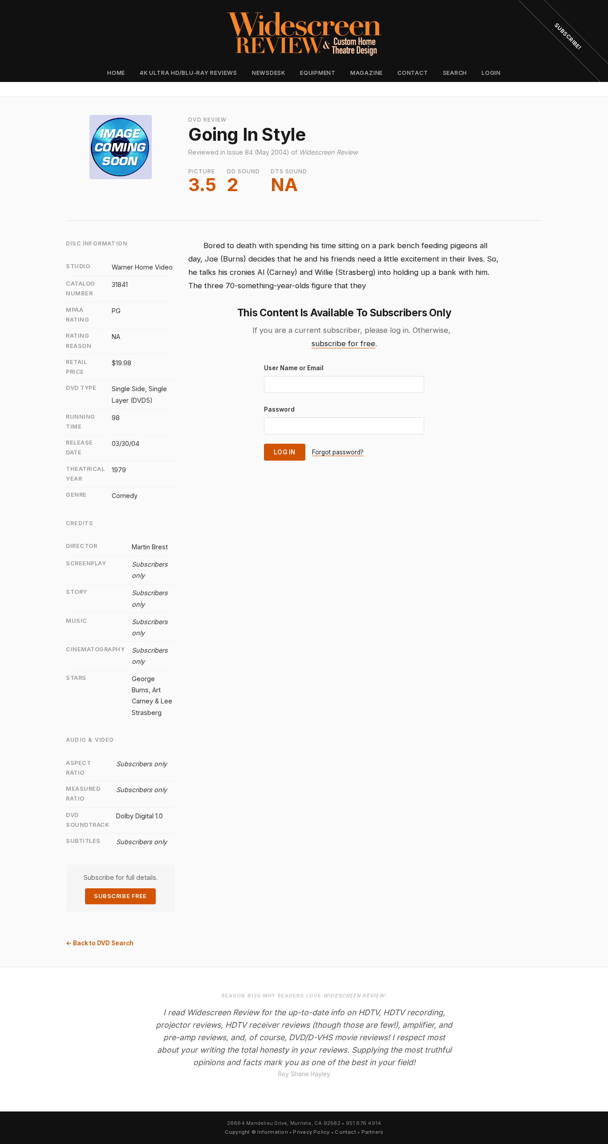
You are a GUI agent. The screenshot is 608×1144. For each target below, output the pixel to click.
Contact (412, 72)
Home (116, 72)
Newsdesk (268, 72)
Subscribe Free (120, 896)
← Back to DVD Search (100, 943)
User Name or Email (294, 368)
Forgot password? (338, 452)
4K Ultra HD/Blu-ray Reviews (188, 72)
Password (279, 409)
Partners (372, 1132)
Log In (285, 452)
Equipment (318, 72)
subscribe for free (343, 343)
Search (455, 72)
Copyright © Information (256, 1132)
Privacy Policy (311, 1132)
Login (491, 72)
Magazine (366, 72)
